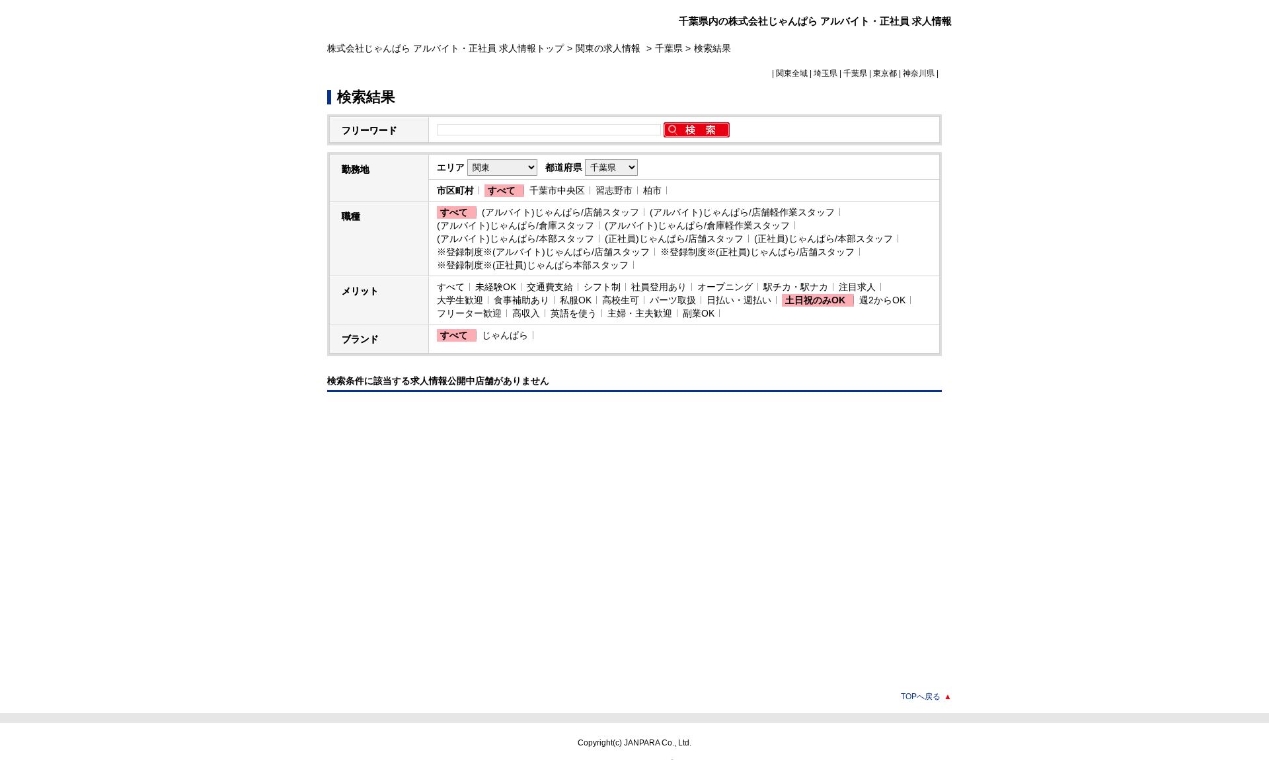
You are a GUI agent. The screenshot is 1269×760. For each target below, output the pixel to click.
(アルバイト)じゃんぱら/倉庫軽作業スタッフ (697, 225)
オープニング (725, 287)
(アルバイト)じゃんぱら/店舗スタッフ (560, 212)
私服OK (576, 300)
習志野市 (614, 190)
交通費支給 (550, 287)
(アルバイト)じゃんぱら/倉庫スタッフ (515, 225)
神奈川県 (919, 73)
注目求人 (857, 287)
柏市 (652, 190)
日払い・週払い (739, 300)
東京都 (885, 73)
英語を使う (574, 313)
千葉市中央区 (557, 190)
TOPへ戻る (926, 696)
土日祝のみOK (815, 300)
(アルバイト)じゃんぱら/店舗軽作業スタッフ (742, 212)
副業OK (698, 313)
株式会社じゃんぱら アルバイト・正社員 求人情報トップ (445, 48)
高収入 (526, 313)
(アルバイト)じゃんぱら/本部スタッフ (515, 238)
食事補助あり (521, 300)
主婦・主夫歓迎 (639, 313)
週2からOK (882, 300)
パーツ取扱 (673, 300)
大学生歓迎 (460, 300)
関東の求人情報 (609, 48)
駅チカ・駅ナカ (795, 287)
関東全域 (792, 73)
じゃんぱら (505, 335)
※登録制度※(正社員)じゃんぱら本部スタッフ (533, 265)
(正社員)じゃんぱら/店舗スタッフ (674, 238)
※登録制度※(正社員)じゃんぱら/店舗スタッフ (757, 252)
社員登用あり (659, 287)
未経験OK (495, 287)
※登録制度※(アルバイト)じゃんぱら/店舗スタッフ (543, 252)
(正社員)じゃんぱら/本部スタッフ (823, 238)
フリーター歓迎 (469, 313)
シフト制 (602, 287)
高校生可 (620, 300)
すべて (502, 190)
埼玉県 (825, 73)
